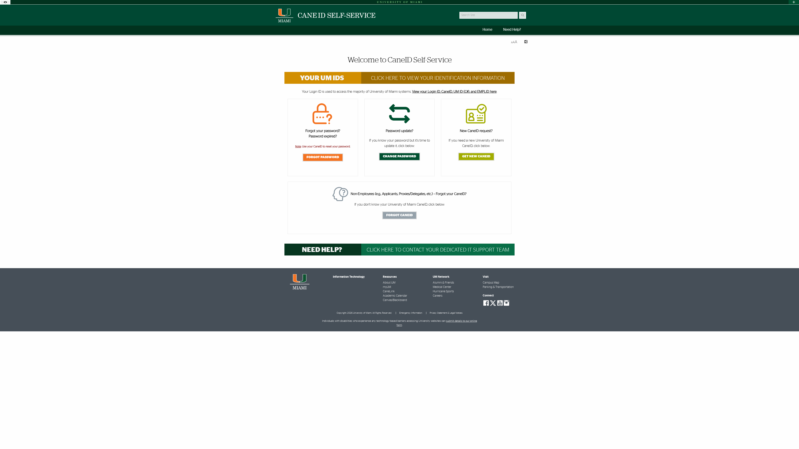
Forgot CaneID (399, 215)
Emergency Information (410, 313)
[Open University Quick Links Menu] (794, 2)
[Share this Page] (524, 42)
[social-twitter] (493, 302)
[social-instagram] (506, 303)
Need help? (322, 250)
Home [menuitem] (487, 30)
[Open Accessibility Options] (5, 2)
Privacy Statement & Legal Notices (446, 313)
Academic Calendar (395, 295)
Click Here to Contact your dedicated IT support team (438, 250)
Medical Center (442, 287)
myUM (387, 287)
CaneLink (389, 291)
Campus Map (491, 282)
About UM (389, 282)
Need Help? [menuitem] (512, 30)
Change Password (399, 156)
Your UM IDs (322, 78)
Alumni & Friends (443, 282)
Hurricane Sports (443, 291)
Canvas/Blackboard (395, 300)
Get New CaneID (476, 156)
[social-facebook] (486, 303)
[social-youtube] (500, 303)
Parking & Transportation (498, 287)
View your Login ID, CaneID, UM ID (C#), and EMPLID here (454, 92)
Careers (437, 295)
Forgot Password (322, 157)
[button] (790, 437)
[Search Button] (522, 15)
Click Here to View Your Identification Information (438, 78)
